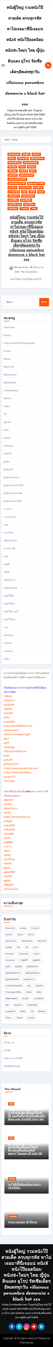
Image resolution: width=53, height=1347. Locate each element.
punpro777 (9, 776)
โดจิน (33, 208)
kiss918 (8, 876)
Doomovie (14, 154)
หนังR (32, 192)
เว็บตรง (8, 1018)
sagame (8, 708)
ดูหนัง (32, 171)
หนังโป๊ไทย (29, 204)
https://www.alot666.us (17, 816)
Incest (36, 154)
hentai (9, 934)
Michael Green (21, 267)
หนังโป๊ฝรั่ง (26, 200)
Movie (12, 158)
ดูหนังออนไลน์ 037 (17, 179)
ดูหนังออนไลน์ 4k (17, 183)
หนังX (41, 192)
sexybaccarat (11, 730)
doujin (23, 928)
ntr (18, 947)
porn (35, 947)
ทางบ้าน (12, 187)
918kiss (8, 696)
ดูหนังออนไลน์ (26, 175)
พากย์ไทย (38, 187)
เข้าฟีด (7, 1050)
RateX (31, 167)
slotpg (7, 855)
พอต (6, 524)
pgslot (7, 867)
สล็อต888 (9, 833)
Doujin (26, 154)
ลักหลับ (29, 992)
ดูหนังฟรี (12, 175)
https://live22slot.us (15, 751)
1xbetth (8, 863)
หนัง (24, 192)
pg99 (6, 742)
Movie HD (23, 158)
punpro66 (9, 704)
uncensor (10, 960)
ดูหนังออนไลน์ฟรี (36, 183)
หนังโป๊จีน (13, 200)
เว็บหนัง (24, 208)
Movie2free (37, 158)
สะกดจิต (25, 999)
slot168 (8, 804)
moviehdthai (30, 162)
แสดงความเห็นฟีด (13, 1058)
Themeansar (26, 1342)
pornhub (10, 954)
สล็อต (39, 992)
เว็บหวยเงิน (9, 781)
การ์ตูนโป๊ (23, 960)
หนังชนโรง (14, 196)
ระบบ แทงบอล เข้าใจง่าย (22, 1222)
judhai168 (9, 825)
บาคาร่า (8, 846)
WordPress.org (12, 1066)
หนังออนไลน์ (28, 196)
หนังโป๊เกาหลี (15, 204)
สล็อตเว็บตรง (10, 540)
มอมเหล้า (39, 986)
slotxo (7, 850)
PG (5, 414)
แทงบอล (8, 651)
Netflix (12, 167)
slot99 (7, 812)
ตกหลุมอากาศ (29, 979)
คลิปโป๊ (23, 171)
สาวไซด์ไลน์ (38, 999)
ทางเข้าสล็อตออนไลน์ (14, 986)
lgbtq (20, 934)
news (7, 406)
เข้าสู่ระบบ (9, 1042)
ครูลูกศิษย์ (36, 960)
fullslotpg (9, 747)
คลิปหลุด (13, 171)
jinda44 (8, 821)
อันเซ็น (22, 1011)
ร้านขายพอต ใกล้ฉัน (13, 992)
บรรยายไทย (25, 187)
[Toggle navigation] (3, 65)
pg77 (6, 738)
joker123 (8, 713)
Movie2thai (14, 162)
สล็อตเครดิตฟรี (11, 999)
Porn (22, 167)
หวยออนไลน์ (10, 1011)
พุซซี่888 (8, 842)
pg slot (7, 422)
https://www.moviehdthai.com (21, 768)
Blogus (43, 1338)
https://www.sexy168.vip (17, 772)
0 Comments (31, 272)
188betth (9, 884)
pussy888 (9, 721)
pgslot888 (9, 872)
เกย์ (32, 1011)
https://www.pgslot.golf (17, 734)
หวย (6, 627)
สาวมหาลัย (14, 192)
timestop (23, 954)
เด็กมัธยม (13, 208)
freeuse (35, 928)
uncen (36, 954)
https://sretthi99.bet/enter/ (20, 343)
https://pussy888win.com (18, 725)
